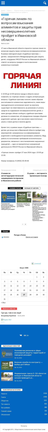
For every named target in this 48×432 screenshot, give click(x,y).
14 (30, 286)
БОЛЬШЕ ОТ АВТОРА (32, 188)
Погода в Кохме (20, 235)
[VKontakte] (21, 335)
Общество (4, 401)
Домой (3, 10)
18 (11, 290)
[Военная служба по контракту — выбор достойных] (24, 197)
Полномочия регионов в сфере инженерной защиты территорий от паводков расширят (8, 206)
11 (11, 286)
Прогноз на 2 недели (32, 237)
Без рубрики (5, 408)
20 (24, 290)
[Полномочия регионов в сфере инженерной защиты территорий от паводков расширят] (8, 197)
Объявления (5, 415)
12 (17, 286)
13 (24, 286)
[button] (44, 3)
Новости (9, 10)
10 (4, 286)
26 (17, 295)
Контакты (24, 426)
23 (43, 290)
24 (4, 295)
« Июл (3, 302)
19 (17, 290)
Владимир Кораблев (8, 316)
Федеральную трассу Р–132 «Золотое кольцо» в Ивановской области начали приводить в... (30, 375)
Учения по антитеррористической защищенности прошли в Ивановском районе (12, 177)
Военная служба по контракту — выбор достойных (23, 205)
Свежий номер (6, 411)
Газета (3, 397)
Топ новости (5, 404)
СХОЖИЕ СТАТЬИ (15, 188)
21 (30, 290)
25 (11, 295)
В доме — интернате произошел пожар (37, 174)
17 (4, 290)
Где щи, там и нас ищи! (11, 313)
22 (37, 290)
